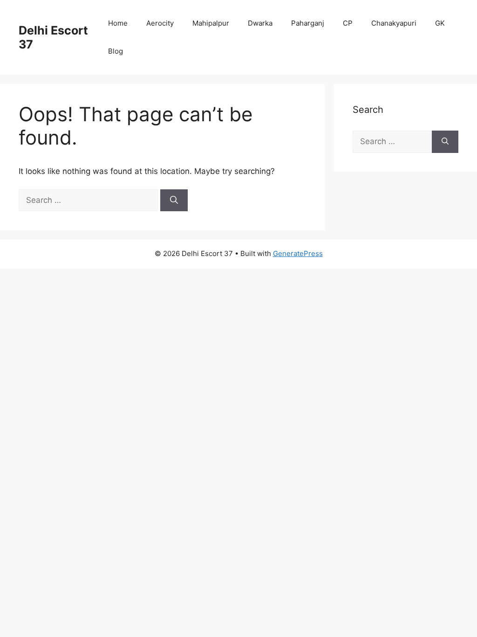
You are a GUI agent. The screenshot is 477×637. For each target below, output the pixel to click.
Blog (115, 51)
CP (348, 23)
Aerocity (160, 23)
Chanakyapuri (393, 23)
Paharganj (307, 23)
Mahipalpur (210, 23)
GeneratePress (298, 253)
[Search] (174, 200)
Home (118, 23)
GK (440, 23)
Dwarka (260, 23)
